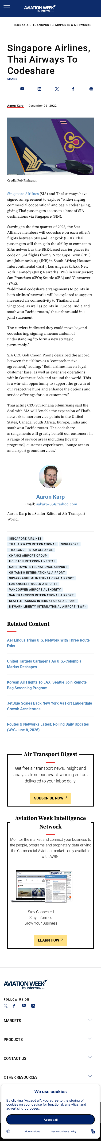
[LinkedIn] (33, 1006)
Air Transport (39, 25)
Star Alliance (41, 550)
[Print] (91, 90)
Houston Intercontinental (32, 561)
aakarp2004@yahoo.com (56, 504)
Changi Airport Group (28, 555)
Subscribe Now (48, 798)
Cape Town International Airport (38, 567)
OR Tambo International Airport (37, 572)
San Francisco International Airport (41, 595)
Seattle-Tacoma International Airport (42, 601)
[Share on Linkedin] (40, 90)
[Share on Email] (22, 90)
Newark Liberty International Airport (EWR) (47, 606)
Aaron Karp (15, 105)
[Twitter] (6, 1006)
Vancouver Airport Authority (35, 589)
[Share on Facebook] (74, 90)
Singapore (70, 544)
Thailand (17, 550)
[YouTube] (24, 1006)
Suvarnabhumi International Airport (41, 578)
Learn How (48, 940)
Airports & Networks (73, 25)
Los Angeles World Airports (33, 584)
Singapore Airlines (23, 193)
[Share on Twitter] (57, 90)
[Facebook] (15, 1006)
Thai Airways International (32, 544)
